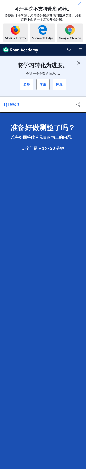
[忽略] (79, 3)
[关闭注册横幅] (79, 63)
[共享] (78, 105)
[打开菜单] (80, 49)
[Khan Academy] (19, 50)
